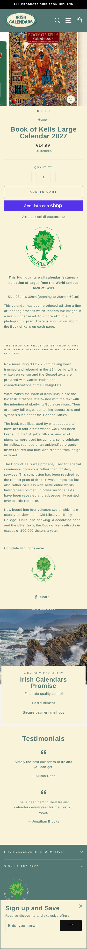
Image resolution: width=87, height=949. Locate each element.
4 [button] (50, 111)
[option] (43, 4)
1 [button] (38, 111)
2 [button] (42, 111)
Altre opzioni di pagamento (43, 217)
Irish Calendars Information (34, 851)
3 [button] (46, 111)
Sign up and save (21, 866)
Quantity (43, 167)
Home (42, 119)
